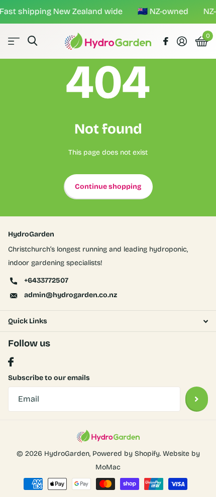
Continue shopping (108, 186)
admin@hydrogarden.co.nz (70, 295)
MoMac (108, 467)
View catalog (14, 41)
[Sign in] (181, 41)
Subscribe (196, 399)
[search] (32, 41)
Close (108, 321)
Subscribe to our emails (49, 378)
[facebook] (11, 362)
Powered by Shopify (126, 453)
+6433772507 (46, 280)
